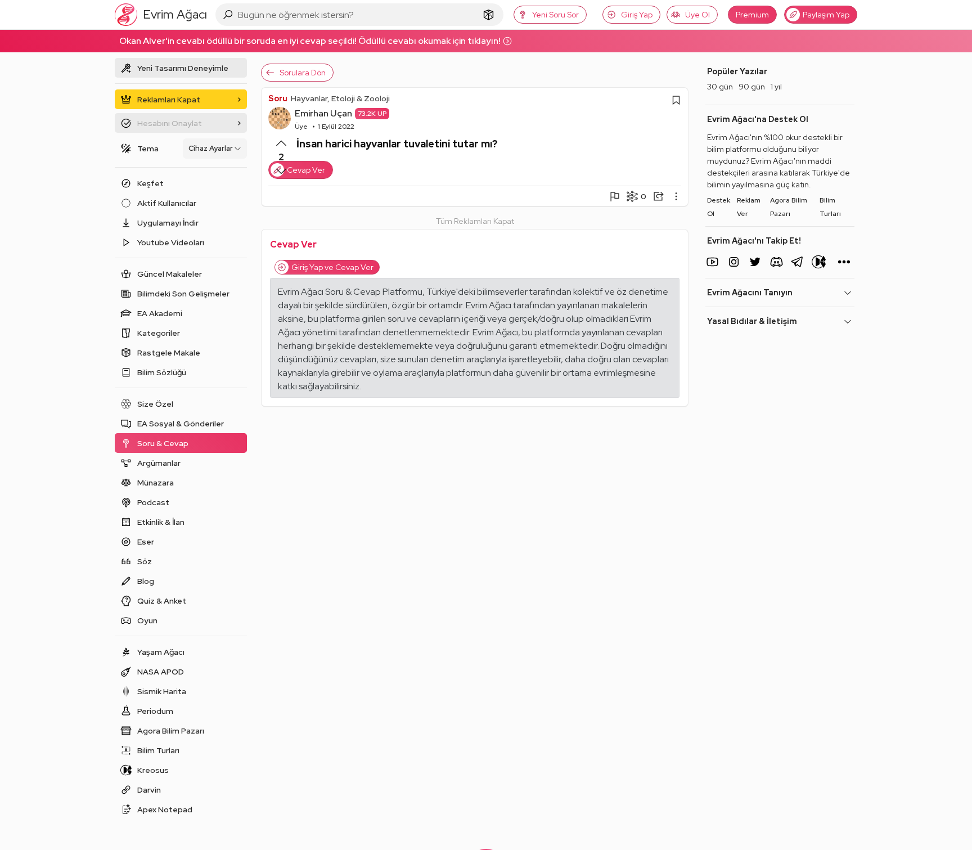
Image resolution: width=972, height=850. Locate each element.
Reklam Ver (748, 207)
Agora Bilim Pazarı (788, 207)
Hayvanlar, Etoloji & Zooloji (340, 98)
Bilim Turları (830, 207)
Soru (277, 98)
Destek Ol (718, 207)
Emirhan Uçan (323, 113)
